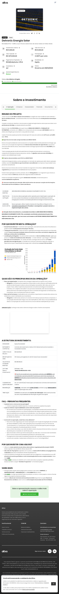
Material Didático (25, 527)
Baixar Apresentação (30, 494)
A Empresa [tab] (19, 107)
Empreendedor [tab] (29, 107)
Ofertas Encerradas (26, 529)
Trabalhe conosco (7, 529)
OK (53, 583)
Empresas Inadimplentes (28, 532)
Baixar (8, 74)
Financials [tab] (39, 107)
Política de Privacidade (8, 534)
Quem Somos (5, 527)
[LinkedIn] (55, 551)
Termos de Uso (39, 583)
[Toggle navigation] (55, 2)
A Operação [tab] (10, 107)
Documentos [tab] (49, 107)
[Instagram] (50, 551)
